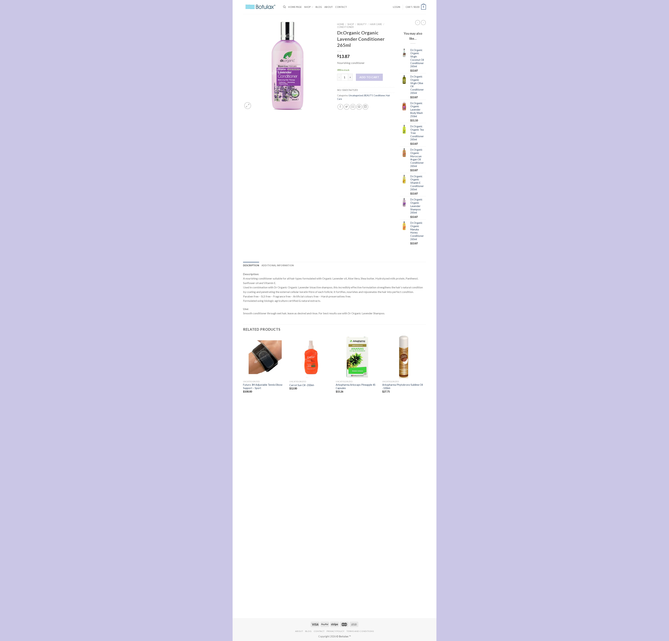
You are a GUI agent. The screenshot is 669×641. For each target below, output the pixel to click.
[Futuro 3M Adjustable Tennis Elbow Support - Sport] (264, 357)
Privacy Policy (335, 631)
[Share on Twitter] (346, 107)
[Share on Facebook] (340, 107)
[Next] (425, 476)
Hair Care (376, 24)
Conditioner (345, 27)
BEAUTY (362, 24)
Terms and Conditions (360, 631)
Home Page (295, 7)
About (328, 7)
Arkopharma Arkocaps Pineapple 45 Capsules (355, 386)
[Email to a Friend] (353, 107)
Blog (319, 7)
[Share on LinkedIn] (365, 107)
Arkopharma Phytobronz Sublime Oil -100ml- (402, 386)
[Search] (284, 7)
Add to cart (369, 77)
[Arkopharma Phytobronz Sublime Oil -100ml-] (403, 357)
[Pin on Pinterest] (359, 107)
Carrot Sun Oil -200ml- (302, 385)
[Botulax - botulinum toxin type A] (260, 7)
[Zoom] (247, 105)
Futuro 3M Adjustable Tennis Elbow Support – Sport (262, 386)
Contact (341, 7)
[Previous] (243, 476)
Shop (307, 7)
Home (340, 24)
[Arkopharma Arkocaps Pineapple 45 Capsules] (357, 357)
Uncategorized (356, 95)
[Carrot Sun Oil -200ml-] (310, 357)
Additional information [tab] (278, 265)
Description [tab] (251, 265)
